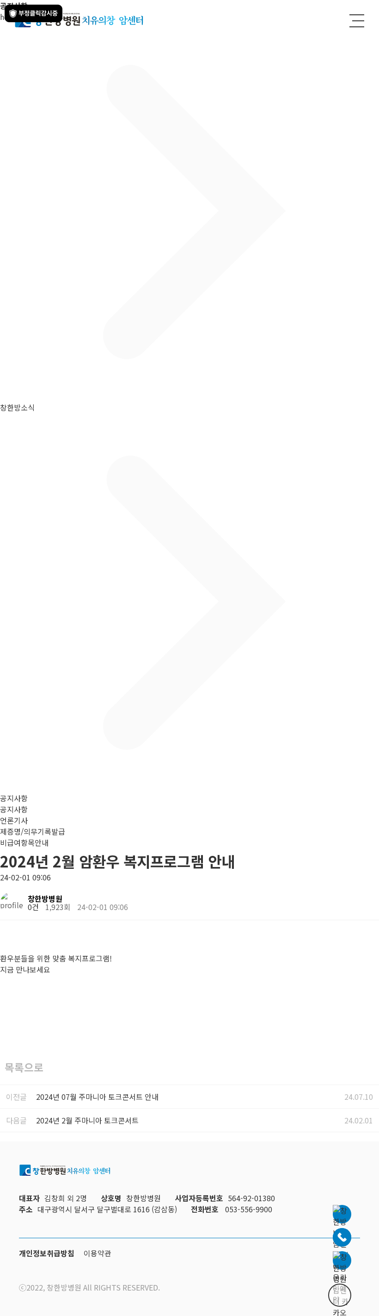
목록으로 (24, 1067)
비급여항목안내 (24, 842)
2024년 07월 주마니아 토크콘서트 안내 (97, 1096)
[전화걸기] (342, 1237)
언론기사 (14, 820)
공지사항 (14, 809)
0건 (33, 906)
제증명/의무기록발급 (32, 831)
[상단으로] (339, 1295)
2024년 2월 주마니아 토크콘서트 (87, 1120)
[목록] (369, 900)
